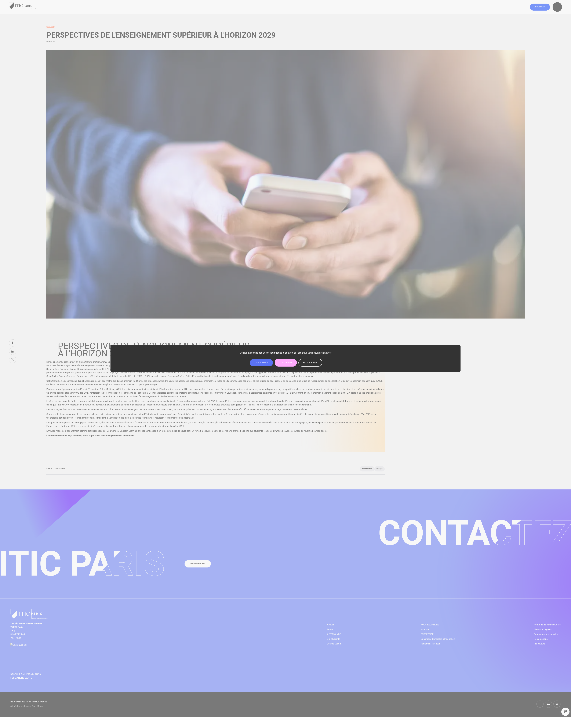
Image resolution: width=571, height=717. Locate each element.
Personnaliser (310, 362)
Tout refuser (285, 362)
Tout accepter (261, 362)
